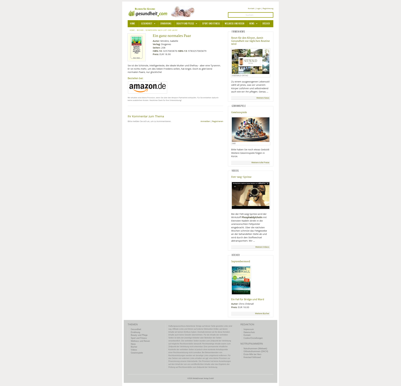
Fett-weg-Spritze (241, 177)
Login (258, 8)
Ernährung (165, 23)
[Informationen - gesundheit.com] (162, 11)
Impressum (249, 329)
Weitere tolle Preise (260, 162)
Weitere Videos (262, 247)
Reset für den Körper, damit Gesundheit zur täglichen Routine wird (250, 41)
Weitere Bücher (262, 313)
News (251, 23)
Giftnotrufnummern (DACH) (256, 351)
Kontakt (251, 8)
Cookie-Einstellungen (253, 338)
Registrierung (268, 8)
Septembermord (240, 261)
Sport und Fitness (211, 23)
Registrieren (217, 121)
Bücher (266, 23)
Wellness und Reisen (234, 23)
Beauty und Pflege (185, 23)
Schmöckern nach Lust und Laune (161, 30)
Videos (134, 350)
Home (132, 30)
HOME (132, 23)
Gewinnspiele (239, 112)
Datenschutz (249, 332)
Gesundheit (146, 23)
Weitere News (262, 98)
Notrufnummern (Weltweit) (255, 348)
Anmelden (205, 121)
